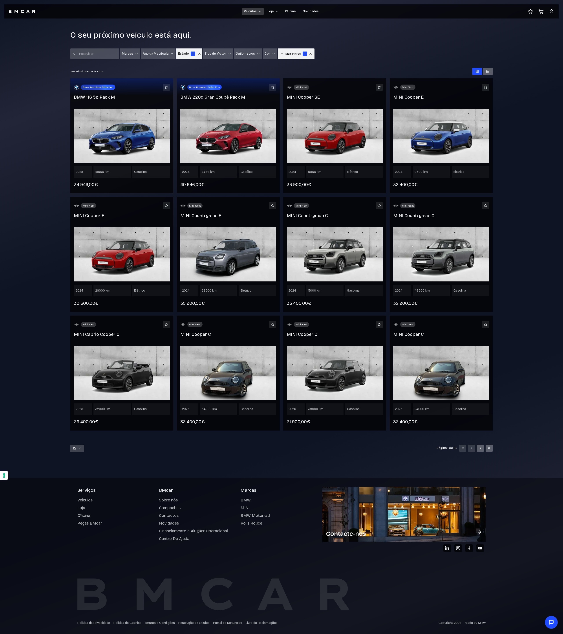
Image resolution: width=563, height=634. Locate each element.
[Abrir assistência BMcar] (551, 622)
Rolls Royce (251, 523)
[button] (310, 53)
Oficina (290, 11)
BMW (246, 500)
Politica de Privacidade (93, 623)
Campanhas (170, 507)
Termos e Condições (160, 623)
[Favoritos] (530, 11)
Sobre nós (168, 500)
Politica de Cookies (127, 623)
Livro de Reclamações (262, 623)
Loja (81, 507)
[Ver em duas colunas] (488, 71)
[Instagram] (458, 548)
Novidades (311, 11)
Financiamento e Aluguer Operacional (193, 531)
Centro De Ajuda (174, 538)
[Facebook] (469, 548)
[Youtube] (480, 548)
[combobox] (77, 448)
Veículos (85, 500)
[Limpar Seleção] (199, 53)
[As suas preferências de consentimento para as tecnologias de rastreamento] (4, 475)
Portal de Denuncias (227, 623)
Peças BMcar (89, 523)
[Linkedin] (447, 548)
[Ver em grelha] (477, 71)
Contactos (169, 515)
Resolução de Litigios (194, 623)
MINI (245, 507)
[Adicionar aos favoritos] (166, 87)
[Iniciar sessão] (551, 11)
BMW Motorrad (255, 515)
